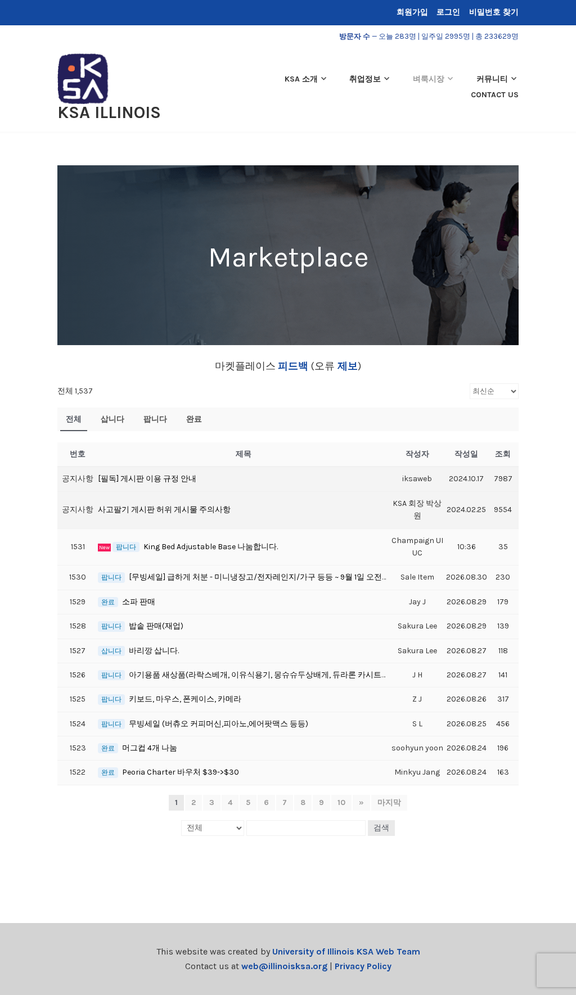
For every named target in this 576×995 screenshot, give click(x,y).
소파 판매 (138, 602)
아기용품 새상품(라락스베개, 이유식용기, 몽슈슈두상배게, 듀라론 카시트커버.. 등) (270, 675)
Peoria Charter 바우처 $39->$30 (180, 772)
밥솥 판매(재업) (156, 626)
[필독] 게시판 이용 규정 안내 (147, 478)
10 (341, 802)
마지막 (389, 802)
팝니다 (155, 419)
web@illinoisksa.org (284, 966)
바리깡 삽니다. (154, 650)
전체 (74, 419)
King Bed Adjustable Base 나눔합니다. (210, 546)
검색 (381, 828)
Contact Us (495, 95)
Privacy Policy (363, 966)
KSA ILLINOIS (109, 112)
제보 (346, 366)
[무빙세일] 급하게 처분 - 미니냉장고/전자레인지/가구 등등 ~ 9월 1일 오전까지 (263, 577)
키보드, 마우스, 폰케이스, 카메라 (185, 699)
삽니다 (112, 419)
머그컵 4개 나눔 (149, 748)
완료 (194, 419)
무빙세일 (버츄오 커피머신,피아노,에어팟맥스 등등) (218, 724)
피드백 (293, 366)
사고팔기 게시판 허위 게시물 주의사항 (164, 509)
